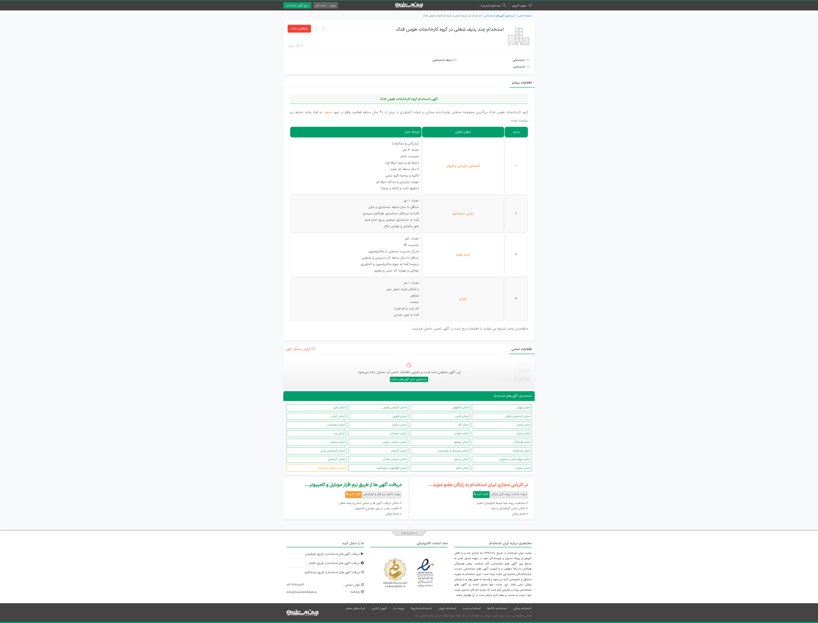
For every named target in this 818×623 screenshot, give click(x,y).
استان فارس (462, 416)
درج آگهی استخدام (297, 5)
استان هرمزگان (521, 442)
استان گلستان (399, 451)
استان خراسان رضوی (395, 407)
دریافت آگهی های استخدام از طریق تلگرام (335, 563)
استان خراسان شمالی (395, 459)
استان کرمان (523, 425)
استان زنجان (523, 433)
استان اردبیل (461, 459)
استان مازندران (398, 433)
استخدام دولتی (522, 608)
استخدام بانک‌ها (497, 608)
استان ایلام (462, 468)
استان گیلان (338, 416)
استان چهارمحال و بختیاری (515, 459)
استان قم (463, 425)
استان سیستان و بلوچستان (453, 451)
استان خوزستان (336, 425)
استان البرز (339, 407)
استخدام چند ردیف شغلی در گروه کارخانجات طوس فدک (450, 29)
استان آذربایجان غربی (332, 451)
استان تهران (523, 407)
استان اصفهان (460, 407)
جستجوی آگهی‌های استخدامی (499, 16)
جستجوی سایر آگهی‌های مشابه (409, 379)
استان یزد (339, 433)
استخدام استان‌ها (421, 608)
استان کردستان (336, 459)
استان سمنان (337, 442)
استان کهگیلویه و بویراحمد (391, 468)
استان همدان (461, 433)
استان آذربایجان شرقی (517, 416)
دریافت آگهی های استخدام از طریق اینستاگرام (333, 572)
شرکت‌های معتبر (355, 608)
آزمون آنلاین (379, 608)
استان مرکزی (399, 425)
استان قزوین (399, 416)
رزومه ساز (399, 608)
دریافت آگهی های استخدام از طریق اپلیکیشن (333, 554)
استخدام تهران (447, 608)
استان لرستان (522, 468)
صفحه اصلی (524, 16)
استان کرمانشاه (521, 451)
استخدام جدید (471, 608)
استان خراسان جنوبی (394, 442)
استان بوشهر (461, 442)
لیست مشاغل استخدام (331, 468)
